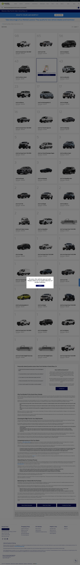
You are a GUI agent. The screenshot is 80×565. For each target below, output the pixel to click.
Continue (40, 285)
